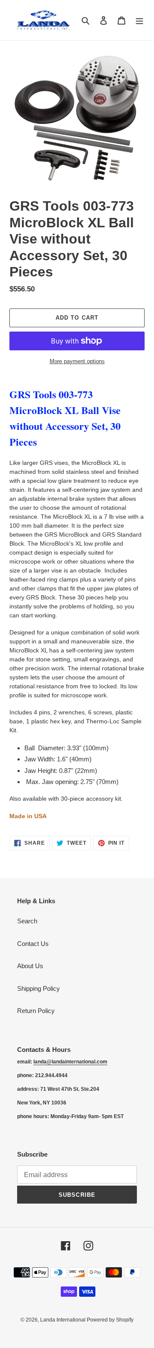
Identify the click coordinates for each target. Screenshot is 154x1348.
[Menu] (139, 20)
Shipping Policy (38, 988)
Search (27, 921)
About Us (30, 965)
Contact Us (33, 943)
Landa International (63, 1320)
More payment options (77, 361)
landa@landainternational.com (70, 1062)
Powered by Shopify (110, 1320)
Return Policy (36, 1010)
